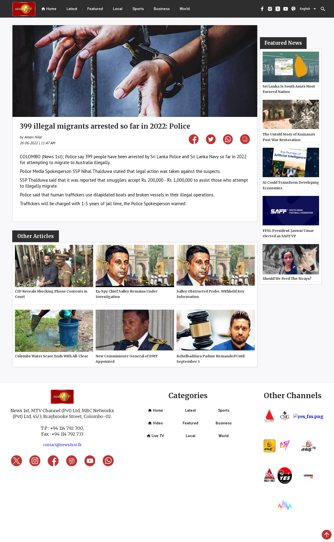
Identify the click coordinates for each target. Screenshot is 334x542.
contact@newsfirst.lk (62, 444)
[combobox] (308, 9)
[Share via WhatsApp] (228, 143)
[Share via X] (211, 142)
